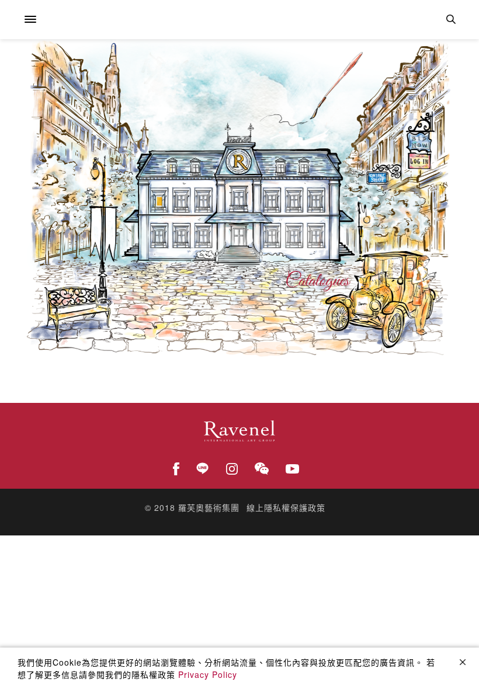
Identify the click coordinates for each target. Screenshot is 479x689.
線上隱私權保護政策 (286, 507)
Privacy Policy (207, 674)
